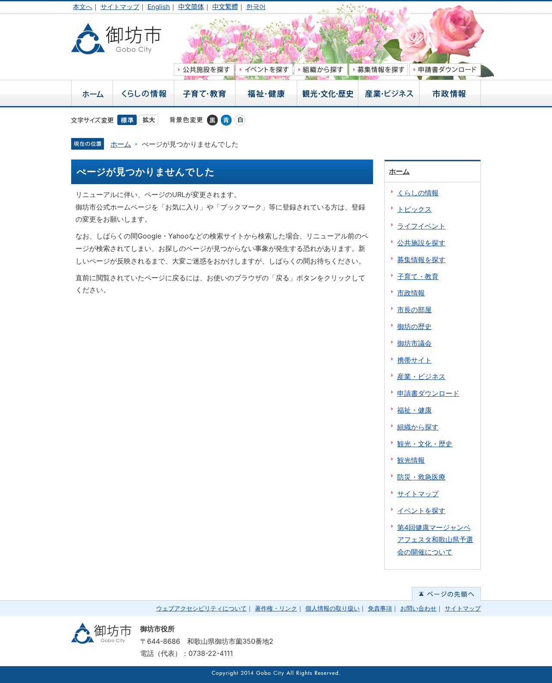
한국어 (256, 7)
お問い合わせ (418, 608)
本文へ (82, 7)
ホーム (120, 144)
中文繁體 (225, 7)
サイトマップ (119, 7)
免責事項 (380, 608)
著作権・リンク (276, 608)
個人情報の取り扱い (332, 608)
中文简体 (191, 7)
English (158, 7)
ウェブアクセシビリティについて (201, 608)
